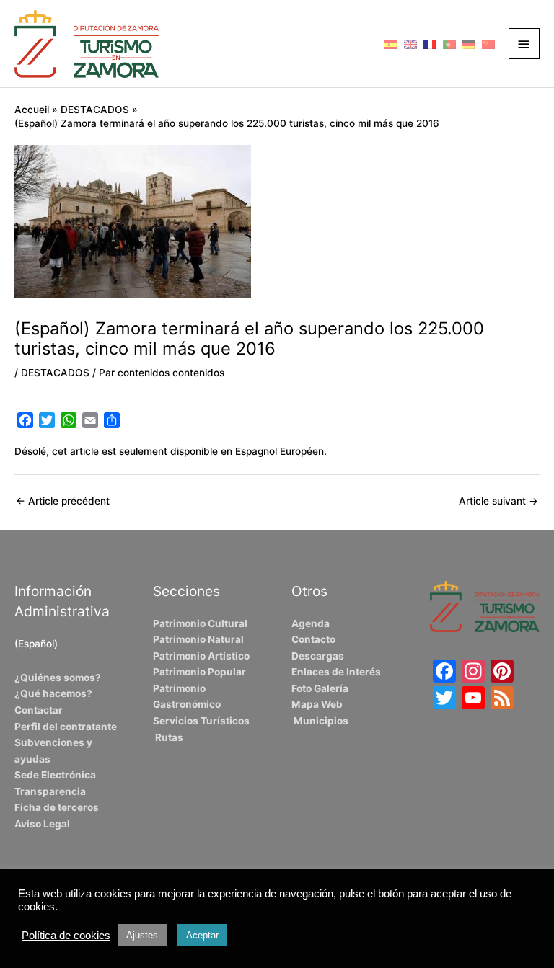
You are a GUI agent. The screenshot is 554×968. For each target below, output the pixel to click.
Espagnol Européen (279, 451)
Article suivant (498, 501)
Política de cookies (66, 935)
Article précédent (63, 501)
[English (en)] (410, 43)
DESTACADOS (55, 372)
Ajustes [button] (142, 935)
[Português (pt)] (449, 43)
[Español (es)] (390, 43)
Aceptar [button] (202, 935)
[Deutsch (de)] (468, 43)
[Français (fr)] (429, 43)
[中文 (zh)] (488, 43)
